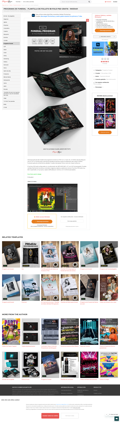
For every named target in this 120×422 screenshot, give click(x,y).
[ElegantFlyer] (7, 1)
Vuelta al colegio (104, 379)
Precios (95, 390)
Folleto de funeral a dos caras (108, 302)
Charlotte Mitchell (105, 76)
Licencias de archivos (66, 390)
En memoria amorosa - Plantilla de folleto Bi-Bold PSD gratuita (50, 303)
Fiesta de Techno (85, 346)
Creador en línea (97, 393)
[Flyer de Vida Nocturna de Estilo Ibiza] (99, 121)
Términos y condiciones (66, 393)
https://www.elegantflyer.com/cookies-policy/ (35, 409)
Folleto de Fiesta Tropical (9, 346)
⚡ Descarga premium (42, 221)
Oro (23, 269)
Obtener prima (105, 132)
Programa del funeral (8, 302)
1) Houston (30, 177)
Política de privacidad (80, 409)
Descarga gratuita (72, 221)
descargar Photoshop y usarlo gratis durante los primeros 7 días (61, 16)
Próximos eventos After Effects (69, 346)
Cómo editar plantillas (28, 1)
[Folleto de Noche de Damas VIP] (110, 121)
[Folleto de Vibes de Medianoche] (99, 105)
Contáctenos (80, 395)
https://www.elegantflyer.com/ (62, 404)
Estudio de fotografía (8, 379)
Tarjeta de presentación (28, 346)
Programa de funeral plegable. (108, 269)
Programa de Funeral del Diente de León (89, 303)
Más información (111, 79)
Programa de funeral (8, 269)
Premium (108, 1)
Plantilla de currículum (67, 379)
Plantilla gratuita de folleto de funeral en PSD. (49, 269)
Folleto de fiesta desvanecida (88, 379)
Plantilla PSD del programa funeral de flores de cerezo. (68, 269)
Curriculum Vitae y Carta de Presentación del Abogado (49, 347)
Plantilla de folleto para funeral (69, 302)
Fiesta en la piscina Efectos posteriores (107, 347)
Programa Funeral (107, 70)
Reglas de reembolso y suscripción (83, 391)
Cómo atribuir (97, 84)
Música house (25, 379)
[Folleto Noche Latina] (110, 105)
